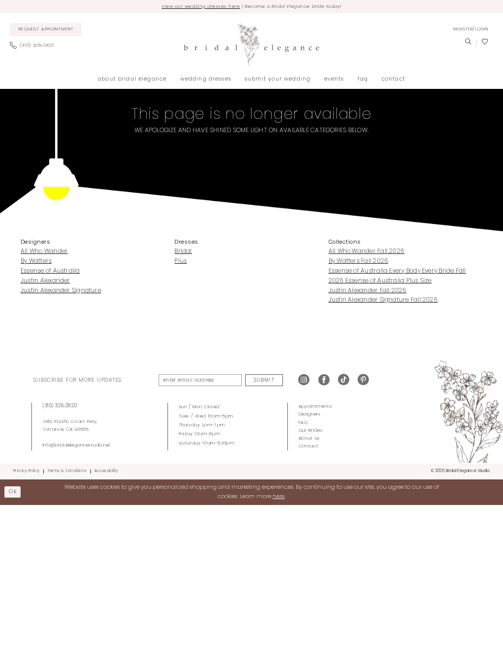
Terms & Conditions (67, 471)
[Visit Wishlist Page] (484, 42)
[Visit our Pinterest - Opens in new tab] (363, 380)
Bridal (183, 251)
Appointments (315, 406)
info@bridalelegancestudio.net (77, 445)
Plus (180, 261)
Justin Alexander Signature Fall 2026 (383, 300)
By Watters (36, 261)
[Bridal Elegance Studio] (251, 44)
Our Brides (311, 430)
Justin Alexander (45, 281)
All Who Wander (44, 251)
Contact (309, 446)
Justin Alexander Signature (61, 291)
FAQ (303, 422)
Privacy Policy (26, 471)
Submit (264, 380)
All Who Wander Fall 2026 (367, 251)
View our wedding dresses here (201, 6)
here (278, 497)
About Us (309, 438)
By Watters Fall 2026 (359, 261)
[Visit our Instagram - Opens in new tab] (304, 380)
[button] (470, 29)
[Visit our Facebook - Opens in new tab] (324, 380)
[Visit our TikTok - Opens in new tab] (343, 380)
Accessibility (106, 471)
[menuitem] (46, 30)
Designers (310, 414)
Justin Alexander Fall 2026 (368, 291)
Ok (13, 492)
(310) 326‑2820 (60, 406)
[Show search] (468, 42)
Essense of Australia (50, 271)
